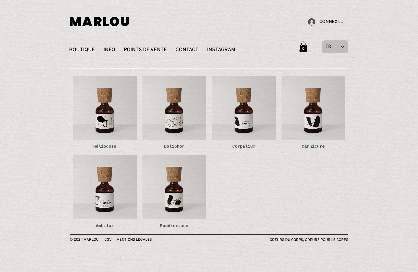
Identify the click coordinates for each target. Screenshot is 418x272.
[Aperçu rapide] (105, 108)
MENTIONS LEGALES (134, 240)
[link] (303, 47)
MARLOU (100, 22)
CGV (108, 240)
